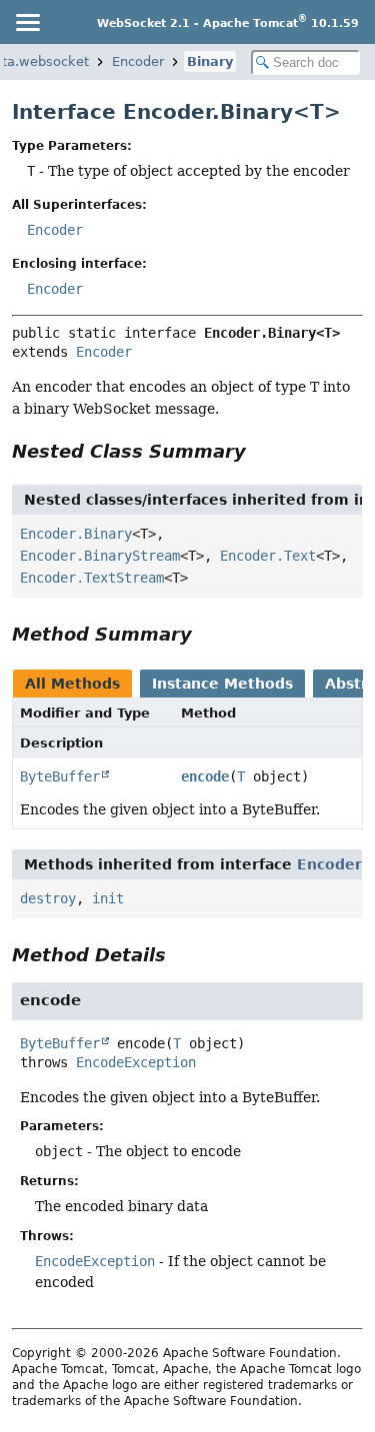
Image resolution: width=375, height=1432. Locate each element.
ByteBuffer (60, 776)
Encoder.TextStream (92, 578)
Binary (210, 61)
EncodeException (136, 1062)
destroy (48, 898)
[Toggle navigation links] (27, 22)
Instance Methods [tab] (222, 684)
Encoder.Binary (76, 534)
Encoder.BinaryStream (100, 556)
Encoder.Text (268, 556)
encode (205, 776)
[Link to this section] (260, 451)
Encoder (138, 61)
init (108, 898)
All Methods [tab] (72, 684)
